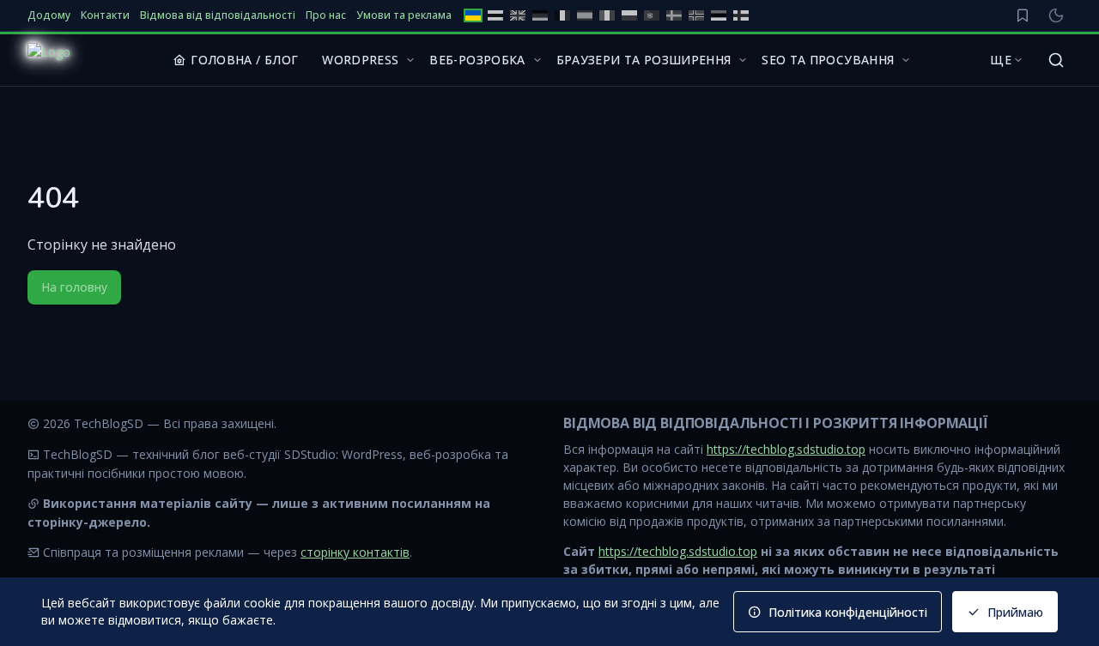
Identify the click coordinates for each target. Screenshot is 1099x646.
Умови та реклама (404, 15)
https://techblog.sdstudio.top (786, 449)
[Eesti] (718, 15)
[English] (517, 15)
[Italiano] (607, 15)
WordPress (360, 59)
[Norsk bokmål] (696, 15)
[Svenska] (674, 15)
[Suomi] (741, 15)
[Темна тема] (1056, 15)
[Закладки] (1022, 15)
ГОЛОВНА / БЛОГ (244, 59)
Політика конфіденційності (847, 612)
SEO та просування (828, 59)
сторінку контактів (355, 552)
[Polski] (629, 15)
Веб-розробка (477, 59)
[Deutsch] (540, 15)
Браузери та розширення (644, 59)
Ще (1000, 59)
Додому (48, 15)
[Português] (651, 15)
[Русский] (495, 15)
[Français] (562, 15)
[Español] (584, 15)
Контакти (105, 15)
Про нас (326, 15)
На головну (74, 287)
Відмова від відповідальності (217, 15)
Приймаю (1015, 612)
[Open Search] (1056, 60)
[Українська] (473, 15)
